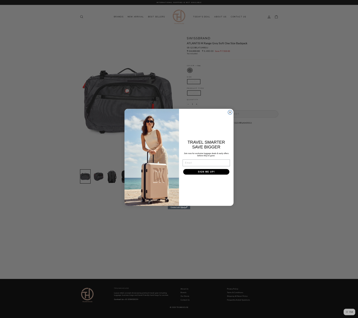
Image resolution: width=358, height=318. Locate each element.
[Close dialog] (230, 112)
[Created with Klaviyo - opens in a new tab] (179, 207)
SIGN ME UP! (206, 172)
